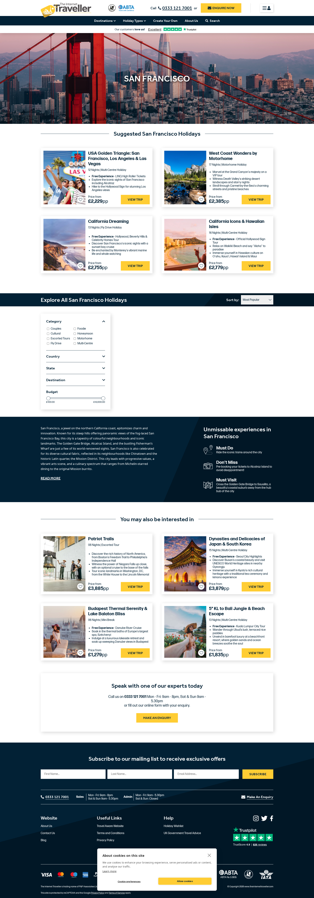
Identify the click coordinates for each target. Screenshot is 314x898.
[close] (209, 855)
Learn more (109, 871)
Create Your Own (165, 21)
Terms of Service (117, 893)
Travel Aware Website (110, 826)
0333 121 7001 (177, 8)
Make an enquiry (157, 718)
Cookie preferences (129, 881)
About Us (191, 21)
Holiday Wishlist (173, 826)
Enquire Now (223, 8)
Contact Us (48, 833)
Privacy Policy (105, 840)
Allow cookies (185, 881)
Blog (43, 840)
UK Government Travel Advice (182, 833)
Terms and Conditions (110, 833)
